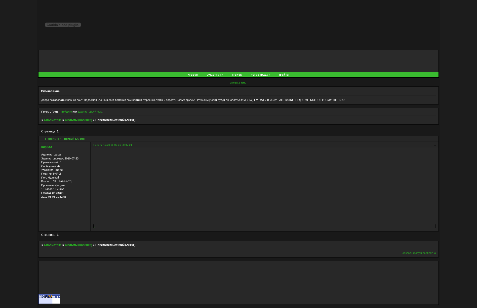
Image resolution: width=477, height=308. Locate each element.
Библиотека (53, 120)
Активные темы (238, 83)
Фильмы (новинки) (78, 120)
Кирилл (46, 147)
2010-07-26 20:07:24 (120, 145)
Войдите (66, 111)
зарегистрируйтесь (90, 111)
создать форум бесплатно (419, 252)
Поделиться (100, 145)
